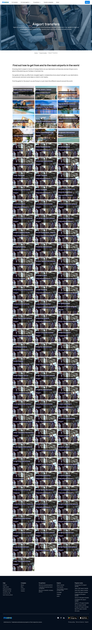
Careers (23, 591)
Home (36, 53)
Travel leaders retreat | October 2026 (62, 589)
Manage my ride (7, 591)
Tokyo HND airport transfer (81, 588)
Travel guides (60, 587)
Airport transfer (60, 585)
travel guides (43, 53)
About (57, 2)
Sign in (87, 2)
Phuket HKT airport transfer (82, 607)
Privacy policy (71, 622)
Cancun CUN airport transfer (82, 597)
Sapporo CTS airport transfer (82, 603)
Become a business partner (46, 585)
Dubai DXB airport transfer (81, 592)
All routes (77, 611)
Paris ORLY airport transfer (81, 590)
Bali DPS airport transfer (81, 609)
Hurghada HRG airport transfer (80, 600)
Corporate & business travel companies (45, 587)
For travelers (15, 2)
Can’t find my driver (8, 595)
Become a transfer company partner (46, 591)
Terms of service (80, 622)
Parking (59, 594)
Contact (5, 585)
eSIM (58, 596)
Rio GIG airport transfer (80, 605)
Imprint (86, 622)
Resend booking (7, 589)
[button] (25, 2)
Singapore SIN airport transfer (80, 595)
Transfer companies (48, 2)
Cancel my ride (6, 593)
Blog (22, 587)
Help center (6, 587)
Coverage (59, 592)
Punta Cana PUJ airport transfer (81, 585)
